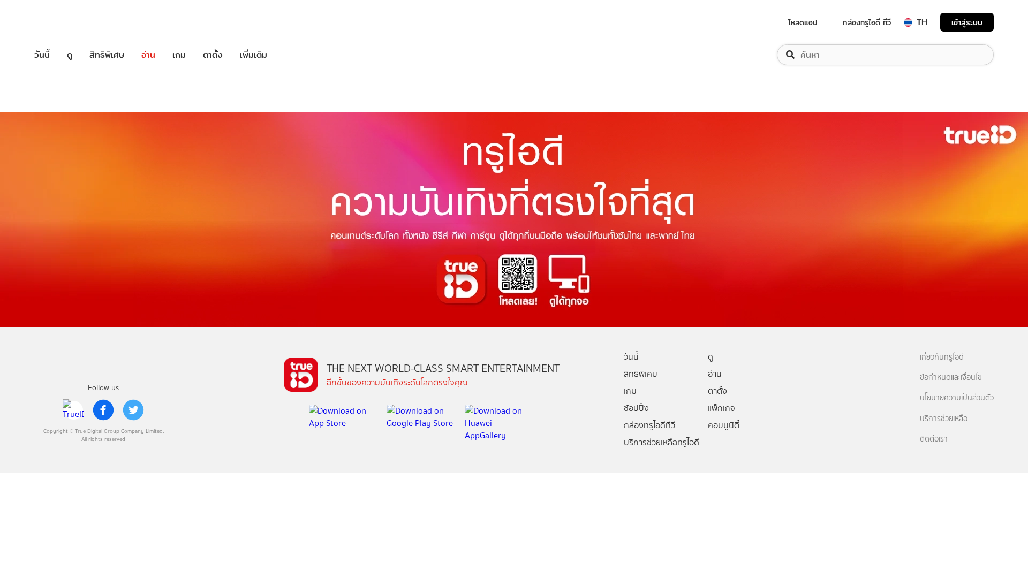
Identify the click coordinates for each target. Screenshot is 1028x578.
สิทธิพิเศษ (106, 55)
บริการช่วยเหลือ (943, 418)
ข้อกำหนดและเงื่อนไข (951, 377)
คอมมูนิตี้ (723, 425)
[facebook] (103, 410)
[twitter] (133, 410)
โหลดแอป (803, 22)
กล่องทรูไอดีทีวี (649, 425)
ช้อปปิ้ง (636, 408)
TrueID (66, 22)
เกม (179, 55)
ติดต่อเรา (934, 439)
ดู (69, 55)
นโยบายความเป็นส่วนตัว (957, 398)
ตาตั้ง (213, 55)
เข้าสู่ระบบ (966, 22)
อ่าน (148, 55)
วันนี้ (42, 55)
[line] (73, 410)
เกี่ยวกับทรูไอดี (942, 357)
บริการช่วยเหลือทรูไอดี (661, 442)
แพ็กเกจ (721, 408)
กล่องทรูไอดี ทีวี (867, 22)
